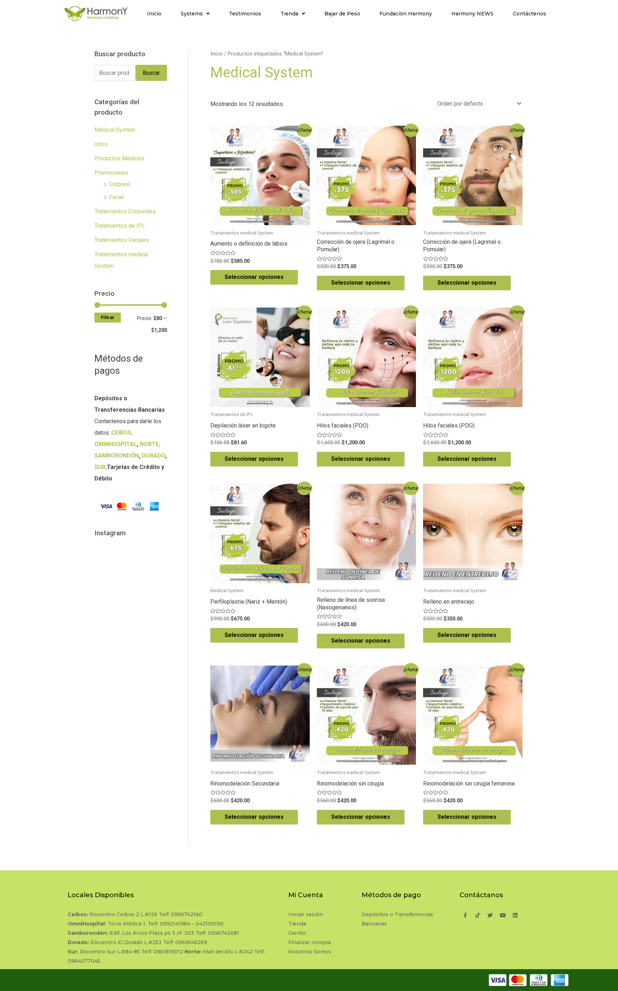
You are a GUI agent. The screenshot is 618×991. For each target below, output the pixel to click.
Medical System (114, 129)
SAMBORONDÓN (116, 455)
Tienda (289, 13)
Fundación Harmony (405, 13)
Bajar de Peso (342, 13)
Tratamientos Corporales (125, 211)
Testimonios (245, 13)
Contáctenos (529, 13)
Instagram (134, 556)
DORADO (153, 455)
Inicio (154, 13)
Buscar (151, 72)
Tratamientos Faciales (121, 240)
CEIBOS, (122, 432)
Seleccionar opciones (254, 277)
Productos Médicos (119, 158)
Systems (192, 13)
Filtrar (107, 317)
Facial (116, 197)
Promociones (111, 172)
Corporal (119, 184)
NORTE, (150, 444)
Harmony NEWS (472, 13)
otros (101, 144)
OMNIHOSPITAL (115, 444)
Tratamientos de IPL (119, 225)
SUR (100, 467)
